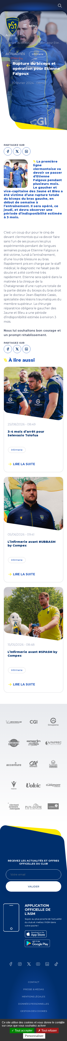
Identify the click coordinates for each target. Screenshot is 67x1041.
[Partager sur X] (17, 349)
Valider (33, 886)
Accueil (10, 35)
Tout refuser (49, 1030)
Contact (33, 982)
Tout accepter (23, 1030)
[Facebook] (10, 964)
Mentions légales (33, 996)
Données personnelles (33, 1003)
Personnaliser (34, 1035)
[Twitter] (29, 964)
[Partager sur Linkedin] (26, 349)
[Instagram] (19, 964)
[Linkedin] (47, 964)
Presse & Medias (33, 989)
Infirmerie (17, 449)
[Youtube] (38, 964)
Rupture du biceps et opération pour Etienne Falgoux (33, 42)
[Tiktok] (56, 964)
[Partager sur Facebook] (8, 349)
